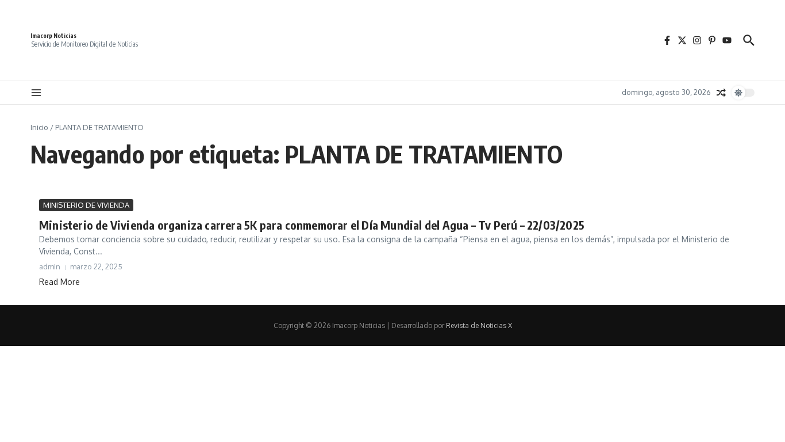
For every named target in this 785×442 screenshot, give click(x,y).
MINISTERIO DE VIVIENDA (86, 204)
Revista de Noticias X (479, 325)
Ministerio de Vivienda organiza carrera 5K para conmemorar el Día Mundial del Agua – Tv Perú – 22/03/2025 (311, 225)
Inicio (39, 127)
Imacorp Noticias (53, 35)
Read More (59, 282)
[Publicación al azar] (721, 92)
